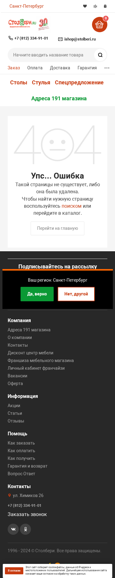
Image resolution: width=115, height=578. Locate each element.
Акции (14, 405)
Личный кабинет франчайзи (36, 368)
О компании (20, 337)
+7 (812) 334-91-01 (31, 38)
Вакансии (17, 375)
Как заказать (21, 443)
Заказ (14, 67)
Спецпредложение (79, 82)
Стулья (41, 82)
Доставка (60, 67)
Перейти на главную (57, 228)
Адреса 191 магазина (59, 98)
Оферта (15, 383)
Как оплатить (21, 450)
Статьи (15, 413)
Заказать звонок (27, 514)
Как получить (21, 458)
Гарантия (87, 67)
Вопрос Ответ (21, 473)
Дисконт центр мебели (30, 352)
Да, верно (37, 293)
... (107, 66)
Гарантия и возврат (28, 466)
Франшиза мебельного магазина (41, 360)
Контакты (18, 345)
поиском (72, 206)
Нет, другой (76, 293)
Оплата (35, 67)
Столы (18, 82)
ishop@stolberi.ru (80, 39)
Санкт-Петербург (27, 6)
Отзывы (16, 420)
